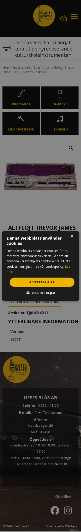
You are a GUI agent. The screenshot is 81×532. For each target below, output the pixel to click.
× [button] (71, 236)
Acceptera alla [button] (42, 282)
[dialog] (40, 266)
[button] (40, 292)
